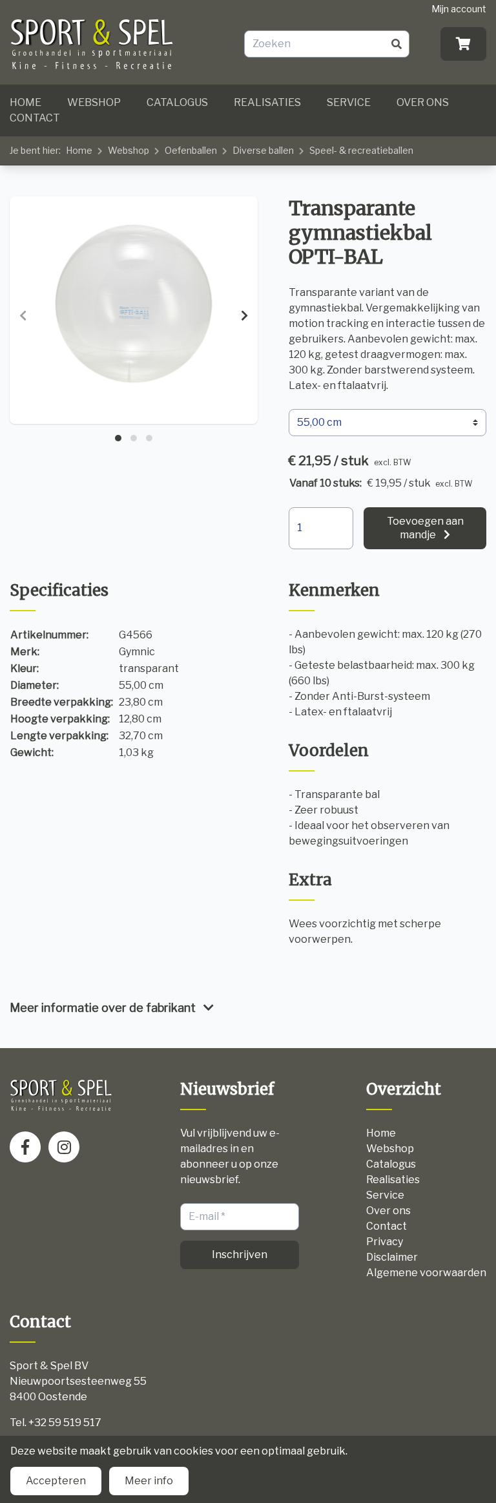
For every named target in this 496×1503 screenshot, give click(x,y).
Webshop (94, 102)
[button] (118, 438)
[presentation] (23, 315)
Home (25, 102)
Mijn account (458, 8)
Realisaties (267, 102)
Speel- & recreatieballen (361, 150)
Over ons (423, 102)
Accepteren (56, 1481)
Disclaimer (392, 1257)
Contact (35, 118)
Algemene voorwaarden (426, 1273)
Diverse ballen (263, 150)
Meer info (149, 1481)
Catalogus (177, 102)
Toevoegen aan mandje (425, 528)
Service (349, 102)
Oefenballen (191, 150)
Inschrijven (239, 1254)
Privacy (384, 1241)
